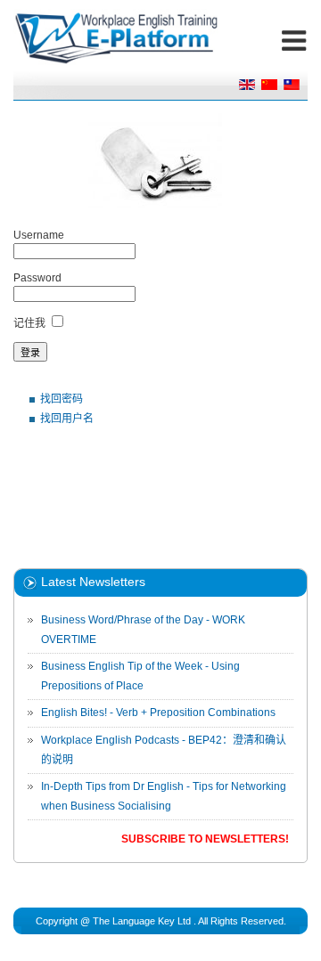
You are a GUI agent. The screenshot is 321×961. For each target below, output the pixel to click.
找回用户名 (67, 418)
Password (37, 278)
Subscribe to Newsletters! (205, 839)
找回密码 (61, 399)
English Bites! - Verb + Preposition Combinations (158, 712)
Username (38, 235)
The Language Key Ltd (142, 921)
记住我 (29, 323)
